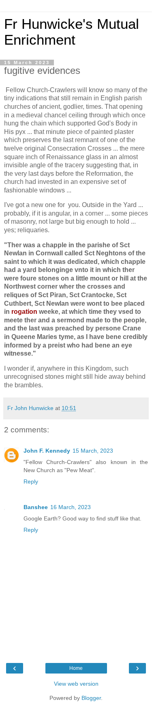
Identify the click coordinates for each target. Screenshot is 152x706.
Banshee (36, 507)
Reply (31, 481)
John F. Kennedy (47, 450)
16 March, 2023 (70, 507)
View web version (76, 683)
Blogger (91, 698)
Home (76, 668)
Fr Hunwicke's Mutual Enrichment (71, 31)
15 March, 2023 (93, 450)
